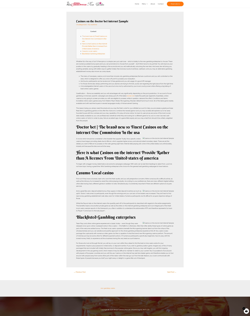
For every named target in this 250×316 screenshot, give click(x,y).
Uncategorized (81, 25)
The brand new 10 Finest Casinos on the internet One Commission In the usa (94, 38)
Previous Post (80, 272)
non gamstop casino (108, 288)
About (153, 4)
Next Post (171, 272)
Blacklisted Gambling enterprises (93, 54)
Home (137, 4)
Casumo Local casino (89, 51)
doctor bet (130, 96)
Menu (144, 4)
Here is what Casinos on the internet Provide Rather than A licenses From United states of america (94, 46)
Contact (160, 4)
